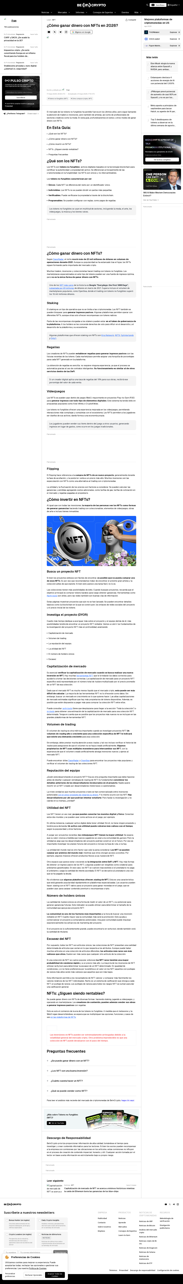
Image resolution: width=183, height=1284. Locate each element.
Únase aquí (32, 113)
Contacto (102, 1222)
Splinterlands (127, 335)
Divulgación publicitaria (165, 1226)
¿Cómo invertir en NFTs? (59, 144)
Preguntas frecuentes (58, 154)
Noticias (122, 1218)
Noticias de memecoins (144, 1257)
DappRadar (58, 259)
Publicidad (102, 1218)
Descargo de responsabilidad (142, 1270)
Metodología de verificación (166, 1219)
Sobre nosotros (104, 1227)
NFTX (117, 335)
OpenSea (85, 760)
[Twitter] (55, 32)
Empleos (101, 1231)
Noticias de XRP (145, 1221)
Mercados (123, 1227)
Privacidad (123, 1270)
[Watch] (162, 179)
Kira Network (107, 335)
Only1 (53, 338)
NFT (54, 20)
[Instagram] (66, 32)
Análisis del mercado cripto (148, 1231)
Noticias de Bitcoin (147, 1225)
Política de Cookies (37, 1268)
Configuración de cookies (168, 1270)
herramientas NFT (84, 675)
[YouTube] (49, 32)
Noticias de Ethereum (148, 1236)
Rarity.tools (52, 595)
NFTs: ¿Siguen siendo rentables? (63, 149)
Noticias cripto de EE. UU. (148, 1242)
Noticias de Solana (147, 1252)
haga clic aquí (127, 1100)
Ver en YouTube (150, 200)
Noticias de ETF (145, 1263)
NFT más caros (66, 285)
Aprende (122, 1222)
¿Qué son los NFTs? (57, 133)
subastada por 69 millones (61, 288)
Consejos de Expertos (128, 1231)
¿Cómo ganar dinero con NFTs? (62, 139)
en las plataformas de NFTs (63, 1017)
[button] (19, 1223)
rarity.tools (67, 708)
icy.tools (50, 711)
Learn (49, 20)
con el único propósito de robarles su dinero (78, 795)
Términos (113, 1270)
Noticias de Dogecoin (148, 1248)
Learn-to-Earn (124, 1235)
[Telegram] (60, 32)
